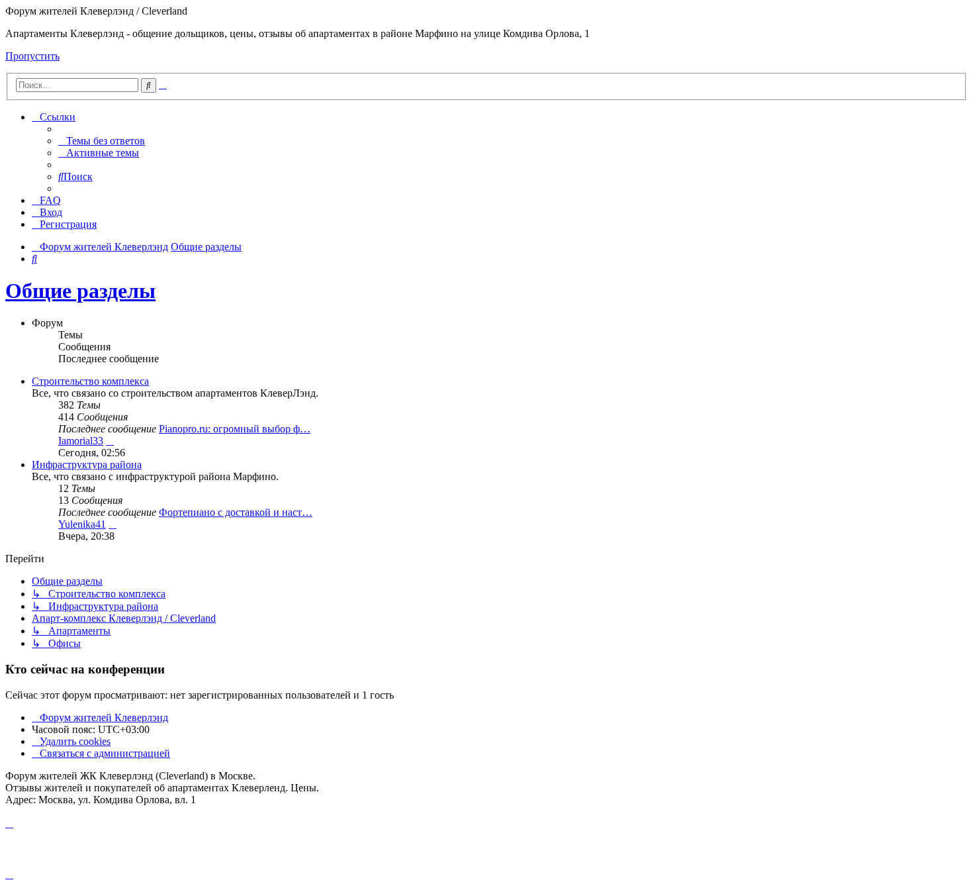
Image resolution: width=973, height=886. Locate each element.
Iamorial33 (80, 440)
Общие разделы (80, 291)
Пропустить (32, 56)
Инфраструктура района (87, 464)
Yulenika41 (82, 524)
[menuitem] (101, 140)
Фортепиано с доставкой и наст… (235, 512)
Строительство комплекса (90, 381)
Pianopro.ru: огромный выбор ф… (234, 428)
